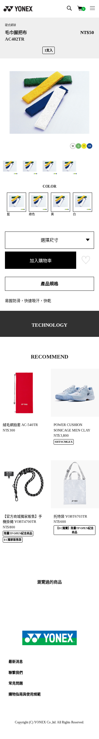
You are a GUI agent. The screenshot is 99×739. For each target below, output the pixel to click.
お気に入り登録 (86, 260)
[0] (79, 7)
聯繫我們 (16, 672)
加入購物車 (41, 260)
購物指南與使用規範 (25, 694)
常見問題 (16, 683)
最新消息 (16, 661)
